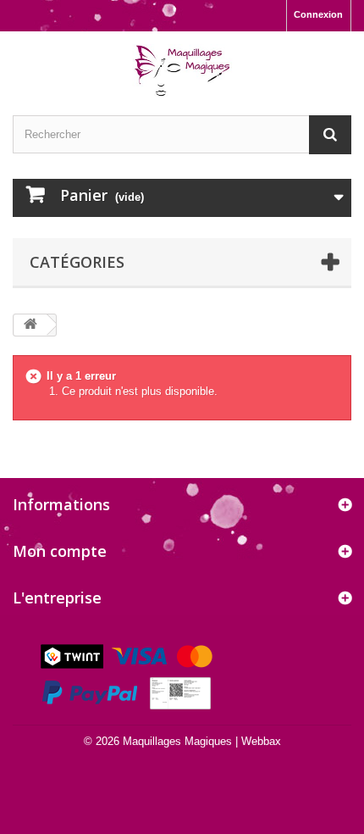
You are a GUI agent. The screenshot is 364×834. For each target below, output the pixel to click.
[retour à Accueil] (30, 325)
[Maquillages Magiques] (182, 71)
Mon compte (60, 551)
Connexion (318, 14)
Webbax (261, 741)
